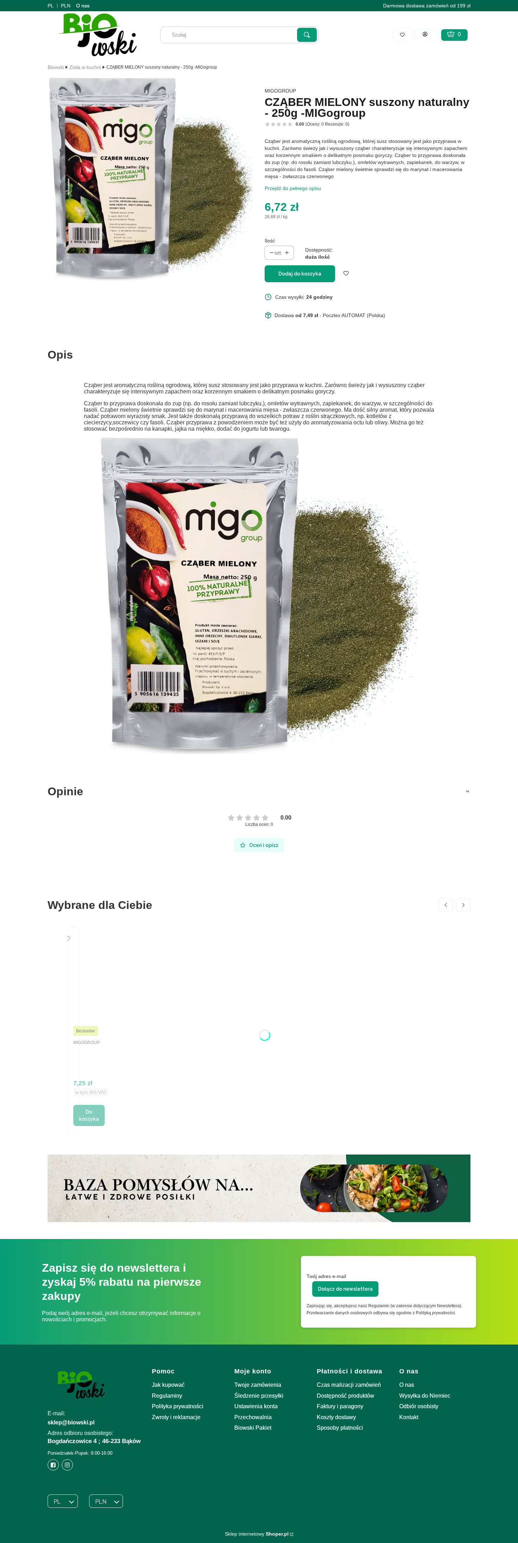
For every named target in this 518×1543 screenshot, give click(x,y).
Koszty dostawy (336, 1417)
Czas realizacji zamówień (349, 1385)
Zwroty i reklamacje (176, 1417)
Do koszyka (89, 1115)
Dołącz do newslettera (345, 1289)
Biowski (56, 67)
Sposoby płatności (340, 1428)
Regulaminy (167, 1396)
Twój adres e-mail (326, 1276)
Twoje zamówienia (257, 1385)
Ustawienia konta (256, 1406)
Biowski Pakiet (252, 1428)
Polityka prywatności (177, 1406)
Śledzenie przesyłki (258, 1396)
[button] (307, 35)
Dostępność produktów (345, 1396)
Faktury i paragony (340, 1406)
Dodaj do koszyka (299, 274)
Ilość (270, 241)
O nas (83, 5)
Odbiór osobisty (418, 1406)
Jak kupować (168, 1385)
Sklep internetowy (257, 1534)
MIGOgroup (280, 91)
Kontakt (408, 1417)
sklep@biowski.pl (71, 1422)
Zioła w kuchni (85, 67)
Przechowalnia (253, 1417)
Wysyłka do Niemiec (424, 1396)
